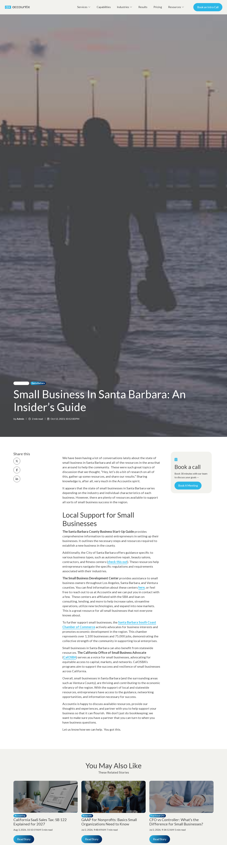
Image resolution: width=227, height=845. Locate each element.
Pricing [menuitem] (157, 7)
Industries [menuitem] (123, 7)
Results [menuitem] (142, 7)
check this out (117, 562)
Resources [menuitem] (174, 7)
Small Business (21, 383)
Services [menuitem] (82, 7)
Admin (20, 418)
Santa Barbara (38, 383)
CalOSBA (69, 657)
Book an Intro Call (208, 7)
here (141, 587)
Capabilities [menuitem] (104, 7)
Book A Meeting (188, 485)
